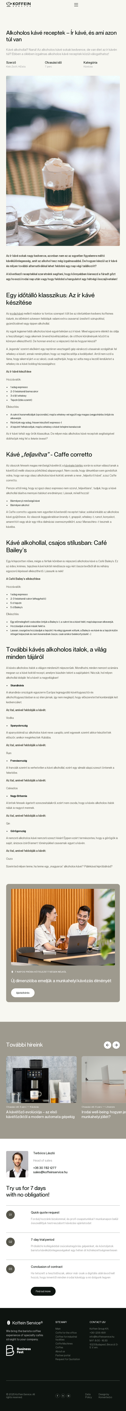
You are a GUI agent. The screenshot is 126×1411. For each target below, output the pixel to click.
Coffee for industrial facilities (66, 1338)
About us (60, 1351)
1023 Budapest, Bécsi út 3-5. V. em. (104, 1346)
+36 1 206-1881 (98, 1332)
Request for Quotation (67, 1359)
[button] (107, 1045)
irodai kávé (16, 313)
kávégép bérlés (73, 465)
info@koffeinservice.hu (102, 1336)
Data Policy (88, 1396)
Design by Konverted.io (105, 1396)
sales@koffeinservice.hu (50, 1172)
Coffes (59, 1347)
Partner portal (62, 1355)
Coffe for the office (66, 1332)
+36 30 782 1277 (44, 1168)
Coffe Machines (64, 1343)
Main (58, 1328)
